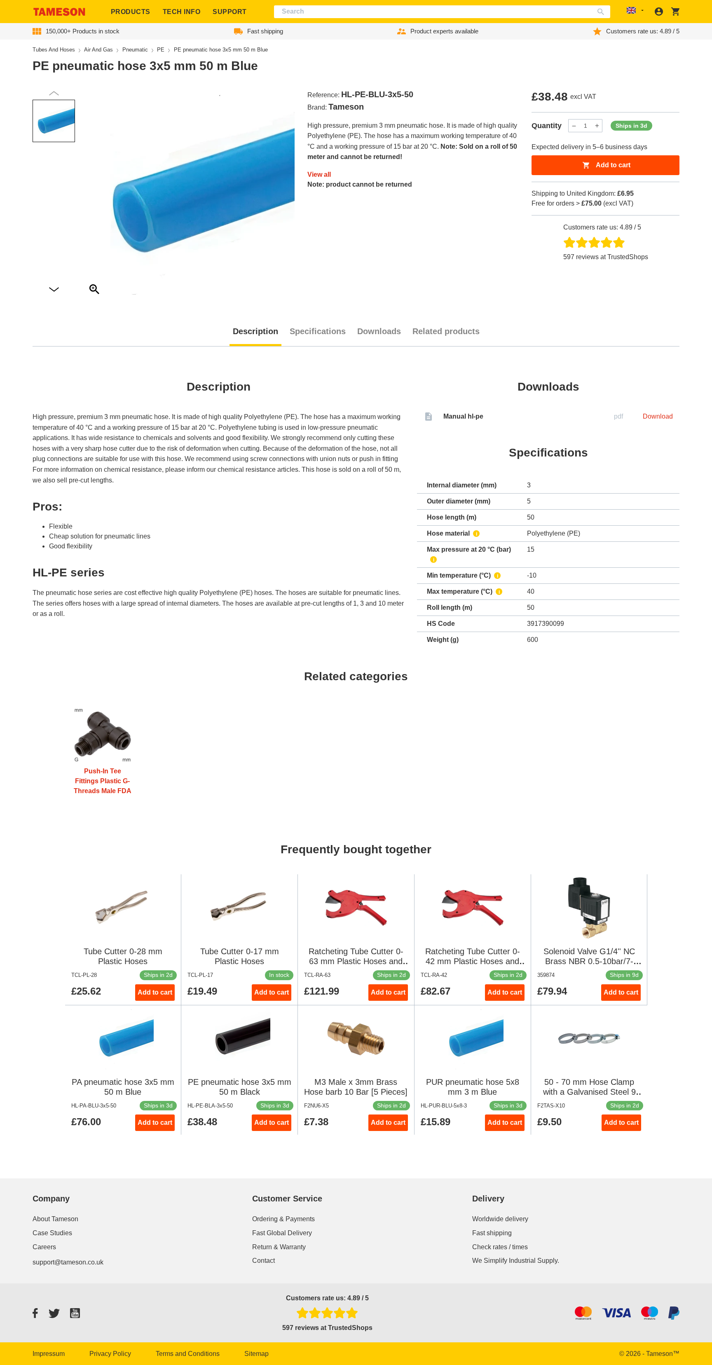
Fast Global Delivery (282, 1232)
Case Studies (52, 1232)
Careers (44, 1246)
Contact (263, 1260)
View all (319, 174)
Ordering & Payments (283, 1218)
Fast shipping (492, 1232)
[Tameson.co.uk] (59, 12)
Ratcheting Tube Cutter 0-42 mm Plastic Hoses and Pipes (472, 961)
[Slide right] (54, 93)
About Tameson (55, 1218)
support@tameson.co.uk (68, 1262)
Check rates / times (500, 1246)
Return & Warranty (279, 1246)
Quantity (547, 126)
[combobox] (442, 11)
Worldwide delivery (500, 1218)
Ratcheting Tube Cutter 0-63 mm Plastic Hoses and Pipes (356, 961)
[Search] (602, 11)
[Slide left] (54, 290)
